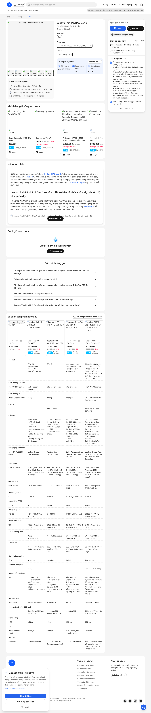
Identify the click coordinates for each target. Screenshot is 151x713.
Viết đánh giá (57, 251)
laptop (30, 177)
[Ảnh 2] (18, 73)
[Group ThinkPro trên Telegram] (141, 701)
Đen (59, 37)
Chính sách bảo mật (85, 675)
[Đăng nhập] (136, 4)
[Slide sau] (49, 73)
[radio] (110, 45)
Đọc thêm (53, 218)
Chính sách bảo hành (85, 665)
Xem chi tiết (139, 41)
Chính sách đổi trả (84, 669)
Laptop (10, 10)
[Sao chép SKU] (79, 26)
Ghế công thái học (31, 10)
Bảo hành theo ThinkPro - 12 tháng (125, 45)
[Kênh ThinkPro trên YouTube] (130, 701)
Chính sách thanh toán (86, 679)
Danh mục (20, 5)
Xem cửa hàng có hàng (123, 35)
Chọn (13, 152)
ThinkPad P (89, 206)
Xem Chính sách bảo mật (15, 688)
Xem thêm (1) (125, 108)
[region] (31, 73)
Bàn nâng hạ (18, 10)
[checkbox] (9, 152)
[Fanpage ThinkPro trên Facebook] (125, 701)
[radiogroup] (127, 49)
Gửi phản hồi (117, 675)
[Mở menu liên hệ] (143, 707)
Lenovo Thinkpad (77, 182)
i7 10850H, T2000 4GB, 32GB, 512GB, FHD (74, 46)
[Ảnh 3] (26, 73)
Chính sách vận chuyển (86, 672)
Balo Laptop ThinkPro (44, 138)
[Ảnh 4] (33, 73)
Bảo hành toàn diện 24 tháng (123, 50)
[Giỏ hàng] (141, 4)
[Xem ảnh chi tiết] (31, 44)
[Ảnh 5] (41, 73)
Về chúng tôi (82, 688)
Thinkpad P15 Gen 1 (52, 174)
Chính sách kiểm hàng (85, 682)
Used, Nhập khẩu (64, 54)
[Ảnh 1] (11, 73)
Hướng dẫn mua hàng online (88, 685)
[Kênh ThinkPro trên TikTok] (135, 701)
